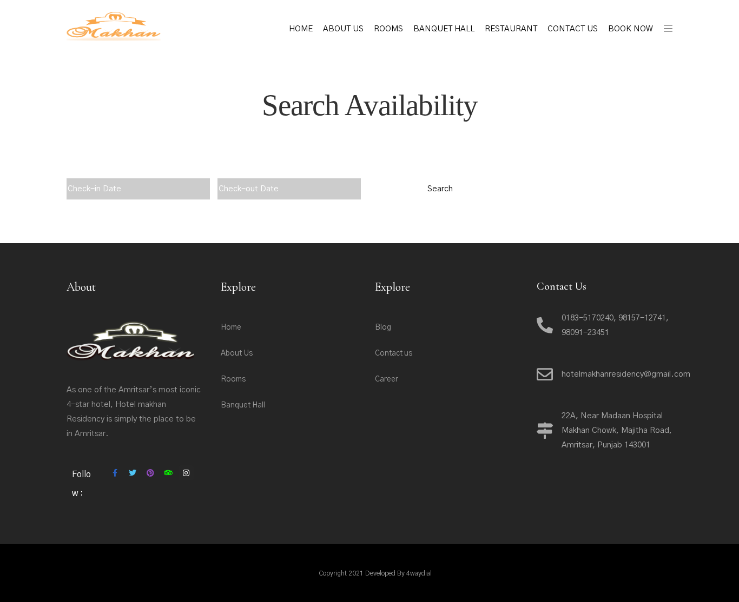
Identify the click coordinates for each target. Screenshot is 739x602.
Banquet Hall (443, 29)
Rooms (388, 29)
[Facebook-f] (114, 472)
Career (386, 379)
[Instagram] (186, 472)
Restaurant (511, 29)
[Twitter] (132, 472)
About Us (343, 29)
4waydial (419, 573)
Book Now (630, 29)
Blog (383, 327)
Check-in (87, 171)
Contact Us (572, 29)
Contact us (393, 353)
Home (301, 29)
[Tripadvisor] (168, 472)
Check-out (240, 171)
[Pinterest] (150, 472)
